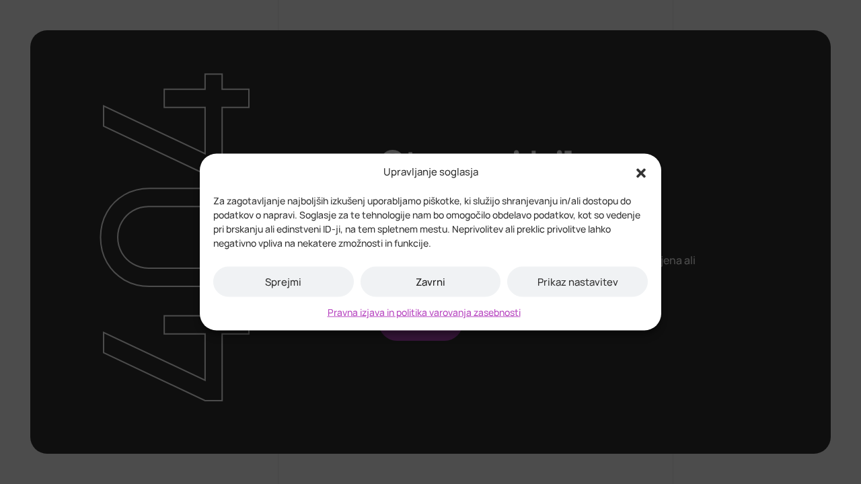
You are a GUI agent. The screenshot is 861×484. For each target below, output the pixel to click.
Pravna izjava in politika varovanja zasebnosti (424, 312)
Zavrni (430, 281)
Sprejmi (283, 281)
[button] (641, 172)
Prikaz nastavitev (577, 281)
